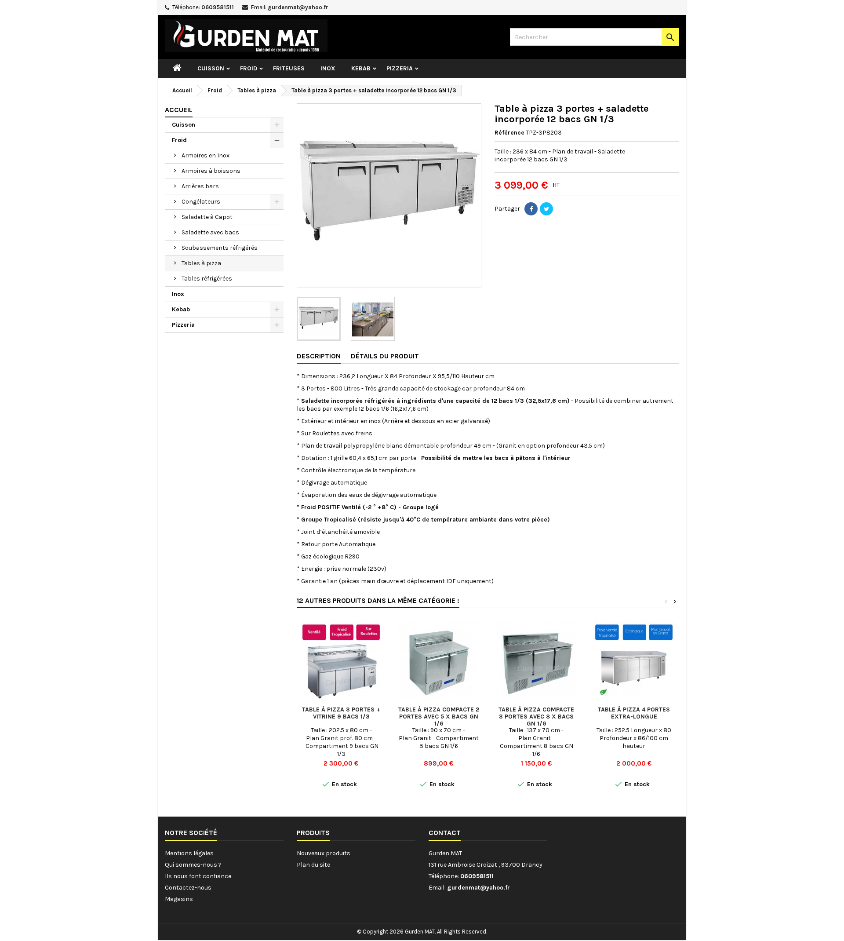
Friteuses (289, 68)
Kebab (361, 68)
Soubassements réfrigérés (220, 248)
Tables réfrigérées (207, 278)
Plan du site (313, 864)
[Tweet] (546, 208)
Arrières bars (200, 186)
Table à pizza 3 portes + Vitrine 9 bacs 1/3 (341, 713)
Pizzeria (399, 68)
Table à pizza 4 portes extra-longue (634, 713)
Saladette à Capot (207, 217)
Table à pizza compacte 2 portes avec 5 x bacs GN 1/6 (438, 716)
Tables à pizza (201, 263)
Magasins (179, 899)
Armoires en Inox (205, 155)
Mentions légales (189, 853)
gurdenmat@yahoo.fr (298, 7)
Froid (248, 68)
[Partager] (531, 208)
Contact (445, 832)
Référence (509, 132)
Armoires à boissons (211, 171)
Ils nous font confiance (198, 876)
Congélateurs (201, 201)
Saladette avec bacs (210, 232)
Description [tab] (319, 356)
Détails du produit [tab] (385, 356)
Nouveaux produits (323, 853)
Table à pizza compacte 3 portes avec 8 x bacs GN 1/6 (536, 716)
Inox (327, 68)
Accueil (179, 110)
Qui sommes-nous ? (193, 864)
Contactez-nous (188, 887)
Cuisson (210, 68)
